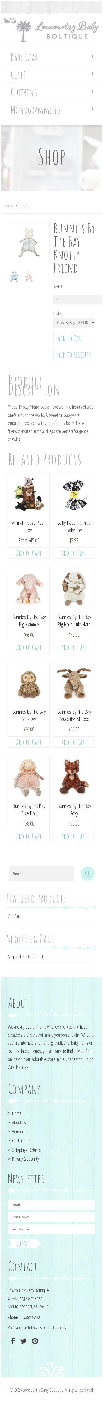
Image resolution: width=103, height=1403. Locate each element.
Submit (24, 1243)
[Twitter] (22, 1341)
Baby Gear (24, 57)
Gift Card (15, 916)
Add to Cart (70, 338)
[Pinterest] (34, 1341)
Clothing (24, 92)
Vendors (18, 1131)
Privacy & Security (25, 1159)
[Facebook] (12, 1341)
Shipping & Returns (26, 1150)
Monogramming (36, 109)
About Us (19, 1122)
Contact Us (20, 1140)
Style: (57, 313)
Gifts (18, 74)
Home (8, 205)
